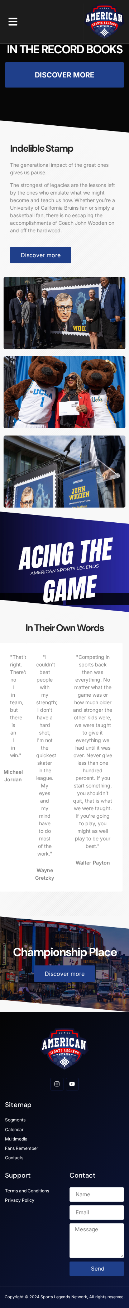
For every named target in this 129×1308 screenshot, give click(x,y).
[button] (12, 21)
